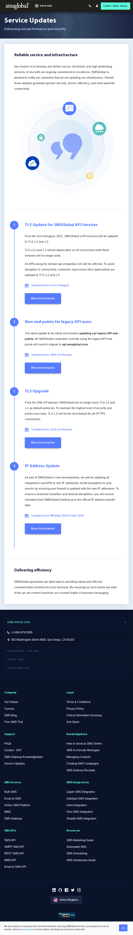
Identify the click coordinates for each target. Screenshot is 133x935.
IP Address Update (42, 466)
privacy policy (27, 929)
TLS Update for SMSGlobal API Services (61, 225)
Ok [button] (123, 927)
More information (43, 298)
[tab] (66, 622)
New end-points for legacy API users (58, 322)
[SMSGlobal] (17, 6)
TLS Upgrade (37, 391)
